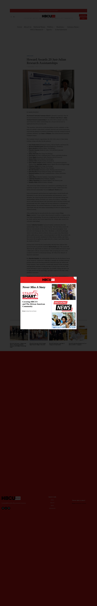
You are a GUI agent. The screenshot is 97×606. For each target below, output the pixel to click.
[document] (48, 303)
